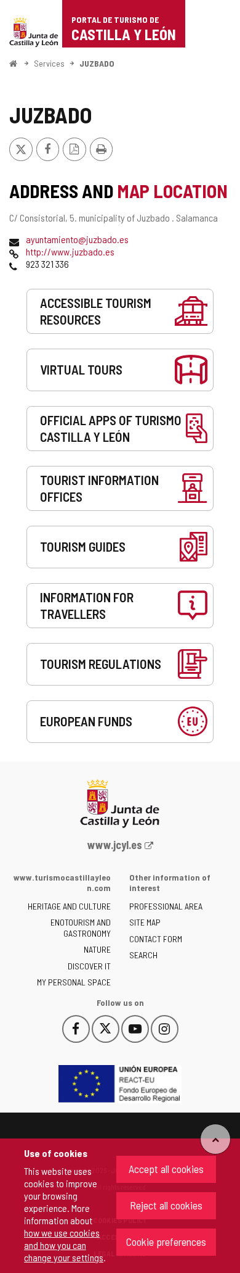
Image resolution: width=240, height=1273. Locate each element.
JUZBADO (96, 63)
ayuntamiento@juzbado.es (77, 239)
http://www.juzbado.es (70, 251)
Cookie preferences (166, 1241)
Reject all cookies (166, 1205)
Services (49, 63)
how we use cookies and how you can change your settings (63, 1245)
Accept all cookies (166, 1169)
